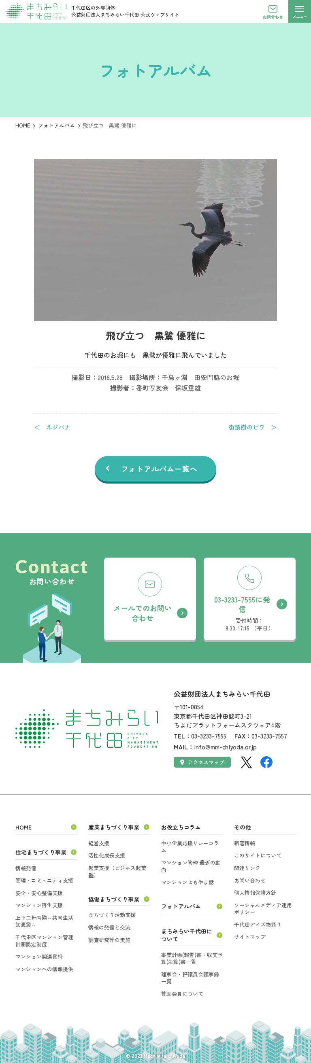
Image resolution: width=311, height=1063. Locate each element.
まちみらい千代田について (186, 935)
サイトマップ (250, 936)
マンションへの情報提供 (44, 969)
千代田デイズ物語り (257, 924)
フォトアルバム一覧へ (159, 468)
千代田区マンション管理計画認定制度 (44, 940)
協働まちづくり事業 (113, 899)
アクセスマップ (205, 762)
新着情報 (244, 843)
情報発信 (25, 868)
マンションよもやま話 (187, 882)
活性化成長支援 (106, 855)
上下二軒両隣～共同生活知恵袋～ (44, 921)
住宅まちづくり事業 (40, 852)
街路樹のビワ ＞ (252, 427)
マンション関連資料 (39, 956)
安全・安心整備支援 (39, 893)
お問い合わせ (250, 880)
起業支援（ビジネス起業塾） (117, 871)
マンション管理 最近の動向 (191, 866)
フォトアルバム (56, 125)
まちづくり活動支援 (112, 915)
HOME (22, 125)
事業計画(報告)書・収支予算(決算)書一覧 (192, 958)
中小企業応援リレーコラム (190, 846)
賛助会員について (182, 993)
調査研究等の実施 (109, 940)
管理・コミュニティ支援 (44, 880)
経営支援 (98, 843)
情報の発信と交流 (109, 927)
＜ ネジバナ (52, 427)
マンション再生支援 (39, 905)
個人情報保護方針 (255, 892)
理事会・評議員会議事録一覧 (190, 977)
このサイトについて (257, 855)
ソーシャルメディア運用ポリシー (263, 908)
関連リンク (247, 868)
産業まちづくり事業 (113, 827)
